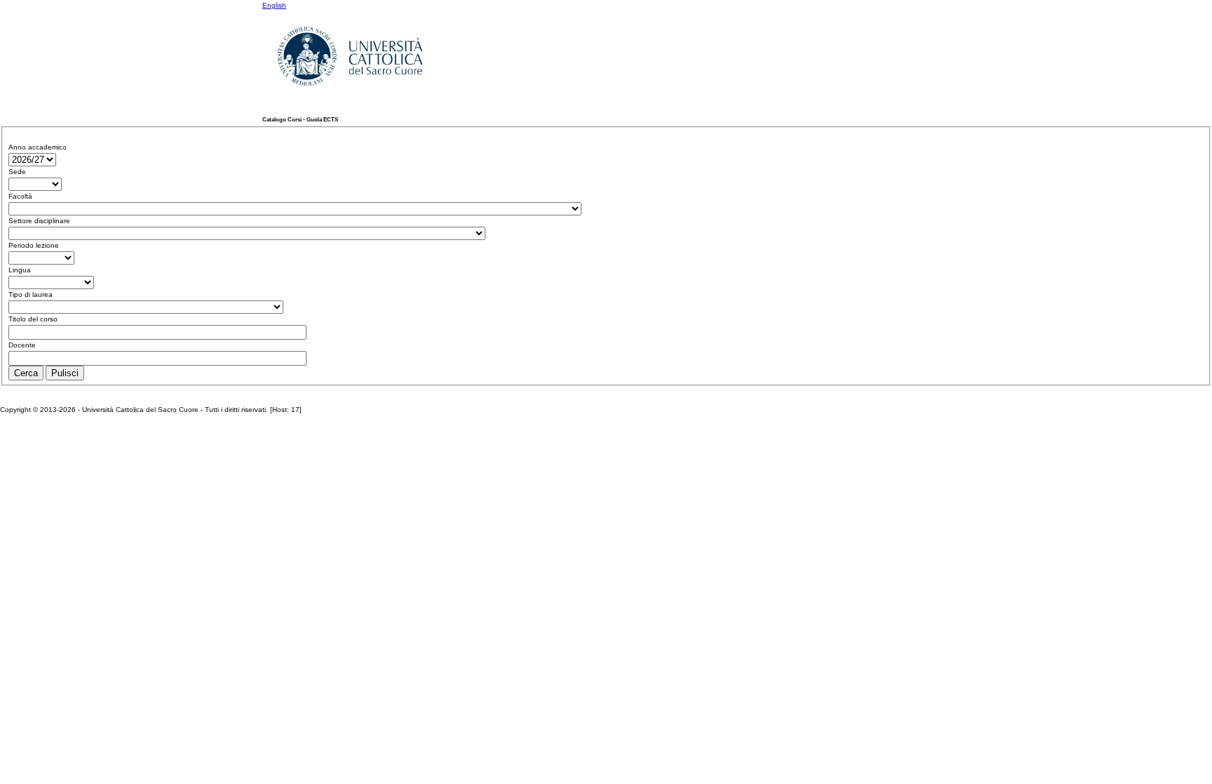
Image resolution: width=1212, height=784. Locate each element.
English (274, 5)
